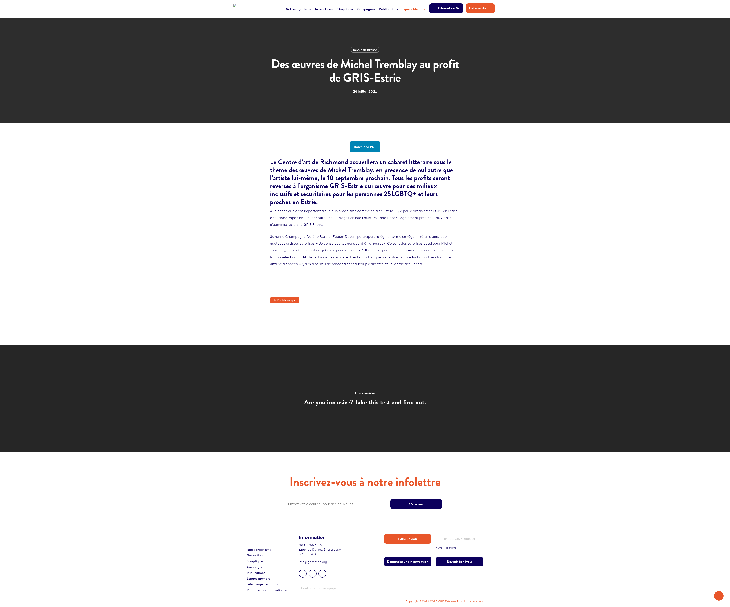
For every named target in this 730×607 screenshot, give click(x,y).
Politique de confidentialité (267, 590)
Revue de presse (365, 49)
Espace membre (258, 578)
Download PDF (365, 147)
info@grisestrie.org (313, 562)
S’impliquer (255, 561)
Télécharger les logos (262, 584)
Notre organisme (259, 549)
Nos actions (255, 555)
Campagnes (255, 567)
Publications (256, 573)
